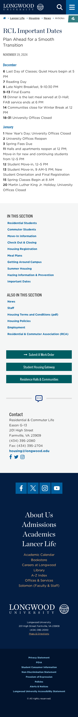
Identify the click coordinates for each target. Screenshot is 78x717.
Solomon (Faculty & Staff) (39, 586)
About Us (39, 514)
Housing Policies (19, 321)
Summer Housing (19, 268)
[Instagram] (45, 488)
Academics (39, 534)
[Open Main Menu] (72, 7)
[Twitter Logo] (16, 457)
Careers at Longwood (39, 565)
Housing (34, 18)
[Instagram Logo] (23, 457)
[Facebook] (21, 488)
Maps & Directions (39, 633)
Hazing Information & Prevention (30, 275)
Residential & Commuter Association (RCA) (37, 334)
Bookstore (39, 560)
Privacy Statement (39, 657)
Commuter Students (21, 229)
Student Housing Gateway (39, 367)
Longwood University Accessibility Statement (39, 691)
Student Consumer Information (39, 667)
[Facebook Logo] (11, 457)
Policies (39, 681)
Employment (16, 327)
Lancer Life (17, 18)
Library (39, 570)
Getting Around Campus (24, 262)
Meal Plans (14, 255)
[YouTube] (56, 488)
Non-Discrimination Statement (39, 672)
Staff (10, 308)
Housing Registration (22, 249)
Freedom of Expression (39, 676)
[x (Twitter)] (33, 488)
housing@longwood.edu (29, 451)
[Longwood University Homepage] (23, 7)
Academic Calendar (39, 555)
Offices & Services (39, 580)
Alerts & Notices (39, 686)
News (47, 18)
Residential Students (22, 223)
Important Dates (19, 281)
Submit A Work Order (41, 354)
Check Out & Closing (21, 242)
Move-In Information (21, 236)
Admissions (39, 524)
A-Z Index (39, 575)
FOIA (39, 662)
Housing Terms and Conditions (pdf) (32, 314)
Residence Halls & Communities (39, 379)
